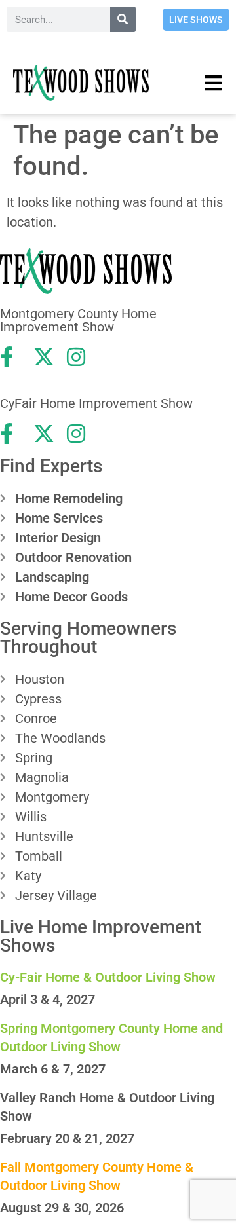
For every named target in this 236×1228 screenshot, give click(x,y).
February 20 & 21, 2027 (67, 1138)
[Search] (123, 19)
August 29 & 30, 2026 (62, 1208)
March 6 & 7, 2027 (53, 1069)
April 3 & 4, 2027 (47, 999)
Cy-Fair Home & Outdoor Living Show (108, 977)
